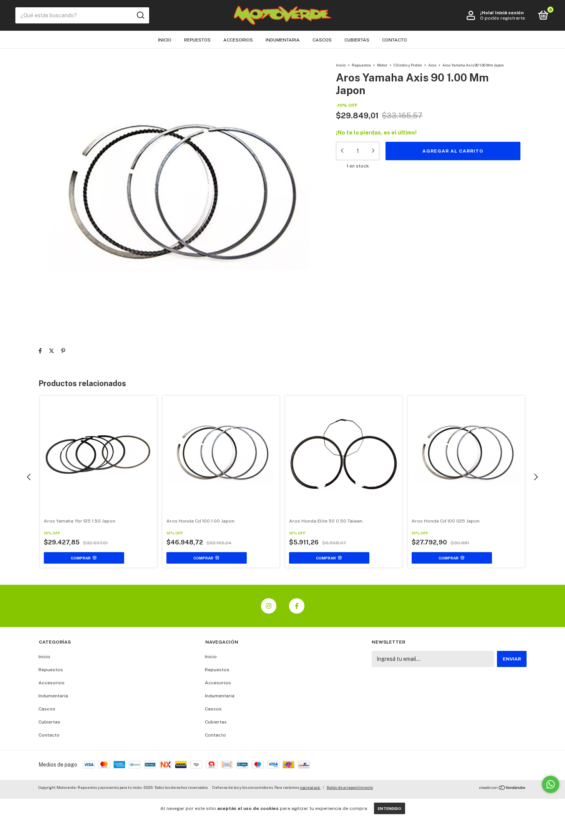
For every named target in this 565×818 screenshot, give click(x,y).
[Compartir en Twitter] (51, 351)
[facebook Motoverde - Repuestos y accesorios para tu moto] (296, 606)
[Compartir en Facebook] (40, 351)
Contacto (394, 40)
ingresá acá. (310, 787)
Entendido (389, 808)
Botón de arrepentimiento (350, 787)
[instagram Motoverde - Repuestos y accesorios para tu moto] (268, 606)
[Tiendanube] (503, 788)
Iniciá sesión (509, 12)
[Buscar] (140, 15)
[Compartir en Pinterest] (63, 351)
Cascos (322, 40)
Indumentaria (283, 40)
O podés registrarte (502, 18)
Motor (382, 65)
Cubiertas (356, 40)
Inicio (164, 40)
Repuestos (197, 40)
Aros (432, 65)
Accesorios (238, 40)
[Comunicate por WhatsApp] (550, 784)
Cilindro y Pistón (408, 65)
